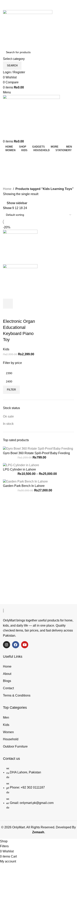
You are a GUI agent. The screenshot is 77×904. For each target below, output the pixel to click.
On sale (8, 416)
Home (7, 189)
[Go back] (8, 157)
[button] (8, 304)
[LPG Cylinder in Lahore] (21, 465)
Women (8, 732)
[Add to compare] (29, 304)
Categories (12, 176)
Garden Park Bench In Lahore (24, 485)
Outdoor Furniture (15, 746)
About (7, 673)
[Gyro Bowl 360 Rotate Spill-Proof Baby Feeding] (38, 448)
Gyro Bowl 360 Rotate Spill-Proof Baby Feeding (36, 453)
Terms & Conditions (16, 695)
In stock (8, 423)
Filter (11, 389)
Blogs (7, 681)
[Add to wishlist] (8, 313)
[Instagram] (6, 644)
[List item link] (38, 789)
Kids (6, 349)
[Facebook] (15, 644)
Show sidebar (17, 203)
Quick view (18, 304)
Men (6, 717)
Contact (8, 688)
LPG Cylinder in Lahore (19, 469)
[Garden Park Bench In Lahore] (25, 481)
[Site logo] (27, 29)
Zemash (38, 832)
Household (10, 739)
